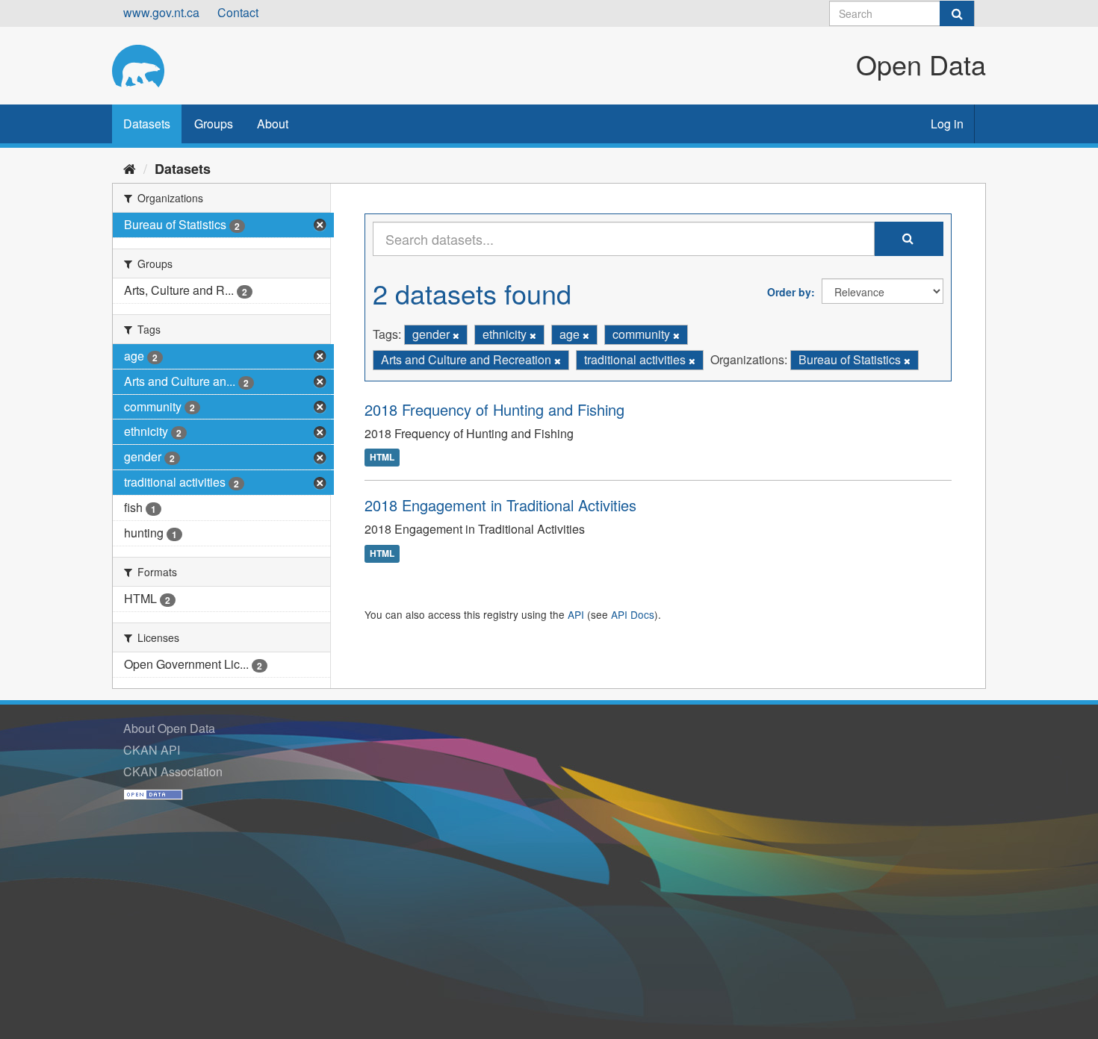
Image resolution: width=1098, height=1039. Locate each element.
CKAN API (151, 749)
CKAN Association (173, 771)
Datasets (146, 123)
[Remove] (456, 335)
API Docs (632, 614)
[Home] (129, 168)
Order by (789, 291)
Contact (237, 12)
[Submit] (957, 13)
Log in (947, 123)
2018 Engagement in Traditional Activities (500, 505)
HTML (382, 457)
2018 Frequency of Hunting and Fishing (494, 409)
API (576, 614)
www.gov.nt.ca (161, 12)
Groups (213, 123)
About (272, 123)
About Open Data (169, 728)
